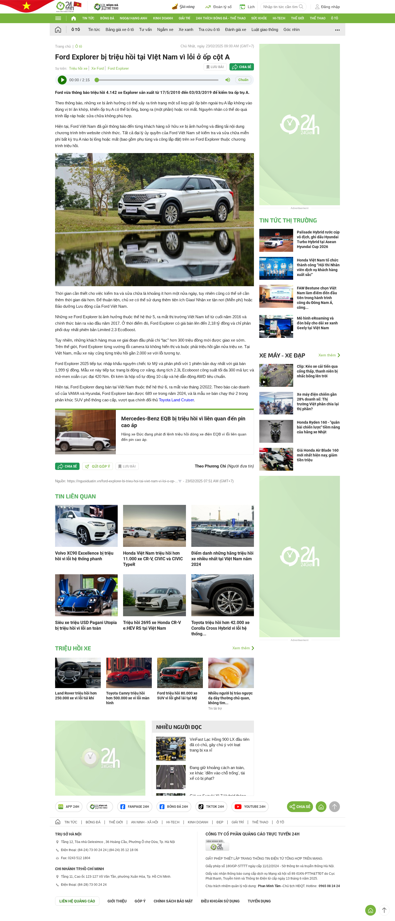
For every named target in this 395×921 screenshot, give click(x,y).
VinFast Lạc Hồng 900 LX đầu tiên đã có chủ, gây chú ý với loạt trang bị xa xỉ (219, 744)
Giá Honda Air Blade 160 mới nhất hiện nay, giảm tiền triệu (318, 455)
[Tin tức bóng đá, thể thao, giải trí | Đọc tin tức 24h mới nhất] (68, 6)
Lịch (251, 7)
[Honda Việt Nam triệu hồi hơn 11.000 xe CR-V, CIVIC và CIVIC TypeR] (154, 525)
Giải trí (184, 18)
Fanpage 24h (138, 807)
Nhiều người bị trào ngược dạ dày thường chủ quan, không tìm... (230, 698)
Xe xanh (186, 29)
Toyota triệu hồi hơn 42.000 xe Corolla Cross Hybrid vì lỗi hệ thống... (220, 628)
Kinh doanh (163, 18)
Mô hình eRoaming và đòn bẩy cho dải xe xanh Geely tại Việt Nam (317, 323)
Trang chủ (63, 46)
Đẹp (220, 822)
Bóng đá (107, 18)
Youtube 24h (254, 807)
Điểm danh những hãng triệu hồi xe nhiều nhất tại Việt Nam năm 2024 (222, 559)
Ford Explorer (118, 68)
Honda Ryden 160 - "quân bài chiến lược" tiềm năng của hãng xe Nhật (318, 427)
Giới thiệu (117, 901)
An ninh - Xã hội (144, 822)
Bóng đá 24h (177, 807)
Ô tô (334, 18)
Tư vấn (145, 29)
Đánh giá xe (235, 29)
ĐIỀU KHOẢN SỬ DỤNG (220, 901)
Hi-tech (279, 18)
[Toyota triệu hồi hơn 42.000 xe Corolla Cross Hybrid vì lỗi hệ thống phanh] (222, 595)
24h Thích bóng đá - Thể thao (221, 18)
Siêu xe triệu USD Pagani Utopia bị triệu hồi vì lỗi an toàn (86, 625)
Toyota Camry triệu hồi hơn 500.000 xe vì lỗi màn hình (127, 698)
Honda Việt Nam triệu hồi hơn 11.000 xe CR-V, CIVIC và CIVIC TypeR (153, 559)
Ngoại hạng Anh (133, 18)
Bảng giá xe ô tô (120, 29)
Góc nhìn (291, 29)
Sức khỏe (259, 18)
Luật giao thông (265, 29)
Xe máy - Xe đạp (282, 355)
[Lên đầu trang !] (384, 910)
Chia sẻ (245, 67)
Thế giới (297, 18)
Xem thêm (241, 648)
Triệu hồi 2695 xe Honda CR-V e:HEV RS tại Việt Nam (152, 625)
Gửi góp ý (101, 466)
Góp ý (140, 901)
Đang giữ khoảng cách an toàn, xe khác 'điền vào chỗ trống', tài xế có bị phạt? (217, 773)
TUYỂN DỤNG (259, 901)
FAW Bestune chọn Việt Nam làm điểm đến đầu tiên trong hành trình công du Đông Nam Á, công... (317, 298)
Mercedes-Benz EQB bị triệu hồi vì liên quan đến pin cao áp (183, 421)
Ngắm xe (165, 29)
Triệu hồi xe (78, 68)
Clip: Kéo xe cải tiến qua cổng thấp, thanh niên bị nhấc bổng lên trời (317, 371)
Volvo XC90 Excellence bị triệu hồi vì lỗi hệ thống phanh (84, 556)
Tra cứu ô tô (209, 29)
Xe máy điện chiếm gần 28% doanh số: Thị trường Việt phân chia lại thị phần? (318, 401)
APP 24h (72, 807)
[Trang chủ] (63, 29)
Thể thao (317, 18)
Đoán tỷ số (222, 7)
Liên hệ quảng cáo (77, 901)
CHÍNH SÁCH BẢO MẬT (173, 901)
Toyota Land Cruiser (176, 400)
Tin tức (88, 18)
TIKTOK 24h (215, 807)
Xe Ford (97, 68)
